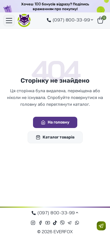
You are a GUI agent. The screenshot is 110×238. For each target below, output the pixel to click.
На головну (58, 122)
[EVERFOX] (24, 20)
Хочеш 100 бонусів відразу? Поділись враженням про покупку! (55, 6)
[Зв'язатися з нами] (101, 225)
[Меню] (9, 20)
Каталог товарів (58, 137)
